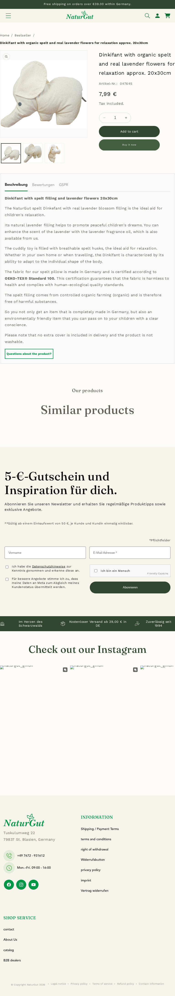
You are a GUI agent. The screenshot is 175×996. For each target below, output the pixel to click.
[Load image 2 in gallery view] (33, 153)
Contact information (151, 983)
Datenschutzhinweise (48, 566)
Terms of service (102, 983)
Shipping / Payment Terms (100, 829)
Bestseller (23, 35)
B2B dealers (12, 960)
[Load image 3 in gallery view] (54, 153)
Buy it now (129, 144)
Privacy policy (79, 983)
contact (8, 929)
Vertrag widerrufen (94, 890)
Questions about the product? (29, 353)
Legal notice (58, 983)
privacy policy (90, 870)
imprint (86, 880)
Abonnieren (130, 587)
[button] (8, 16)
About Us (10, 939)
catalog (8, 950)
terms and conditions (96, 839)
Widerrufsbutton (93, 859)
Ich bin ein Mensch (115, 570)
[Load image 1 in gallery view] (11, 153)
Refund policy (125, 983)
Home (4, 35)
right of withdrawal (94, 849)
